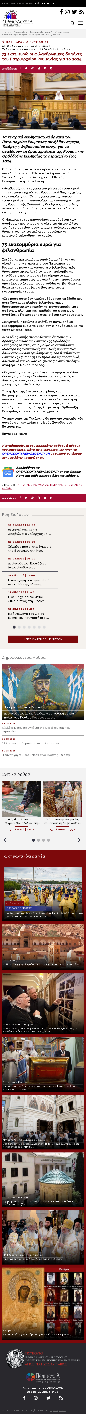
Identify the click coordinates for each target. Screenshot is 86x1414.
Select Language (46, 3)
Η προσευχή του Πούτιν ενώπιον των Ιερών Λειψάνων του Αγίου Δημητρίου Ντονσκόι (39, 1087)
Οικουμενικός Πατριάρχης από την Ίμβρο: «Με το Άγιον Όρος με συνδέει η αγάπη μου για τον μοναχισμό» (40, 1030)
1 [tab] (14, 627)
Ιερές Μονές (10, 960)
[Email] (45, 68)
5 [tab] (34, 627)
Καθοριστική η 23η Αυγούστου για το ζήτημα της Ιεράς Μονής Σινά (41, 964)
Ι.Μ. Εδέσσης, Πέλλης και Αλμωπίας (23, 1255)
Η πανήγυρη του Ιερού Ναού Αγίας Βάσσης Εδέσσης (33, 1259)
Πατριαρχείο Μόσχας (19, 908)
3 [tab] (24, 627)
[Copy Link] (32, 68)
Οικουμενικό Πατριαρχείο (18, 1024)
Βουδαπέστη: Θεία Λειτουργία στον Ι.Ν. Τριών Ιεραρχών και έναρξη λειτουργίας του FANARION (41, 1145)
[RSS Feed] (81, 12)
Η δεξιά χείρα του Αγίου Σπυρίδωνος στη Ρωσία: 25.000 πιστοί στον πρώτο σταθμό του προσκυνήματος (44, 914)
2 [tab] (19, 627)
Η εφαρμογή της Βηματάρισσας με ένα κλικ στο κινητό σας (37, 1334)
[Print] (39, 68)
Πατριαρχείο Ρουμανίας (40, 32)
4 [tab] (29, 627)
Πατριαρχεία (19, 32)
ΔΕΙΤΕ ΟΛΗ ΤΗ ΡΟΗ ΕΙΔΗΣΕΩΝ (43, 639)
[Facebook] (61, 12)
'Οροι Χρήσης (58, 1410)
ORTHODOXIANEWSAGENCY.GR (26, 453)
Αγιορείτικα (9, 1330)
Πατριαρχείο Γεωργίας (16, 1197)
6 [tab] (39, 627)
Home (6, 32)
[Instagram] (67, 12)
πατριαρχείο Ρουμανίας (32, 485)
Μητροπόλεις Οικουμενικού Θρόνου (24, 1140)
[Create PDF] (51, 68)
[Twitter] (74, 12)
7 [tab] (44, 627)
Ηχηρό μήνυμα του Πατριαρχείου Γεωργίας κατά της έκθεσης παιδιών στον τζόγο (38, 1203)
